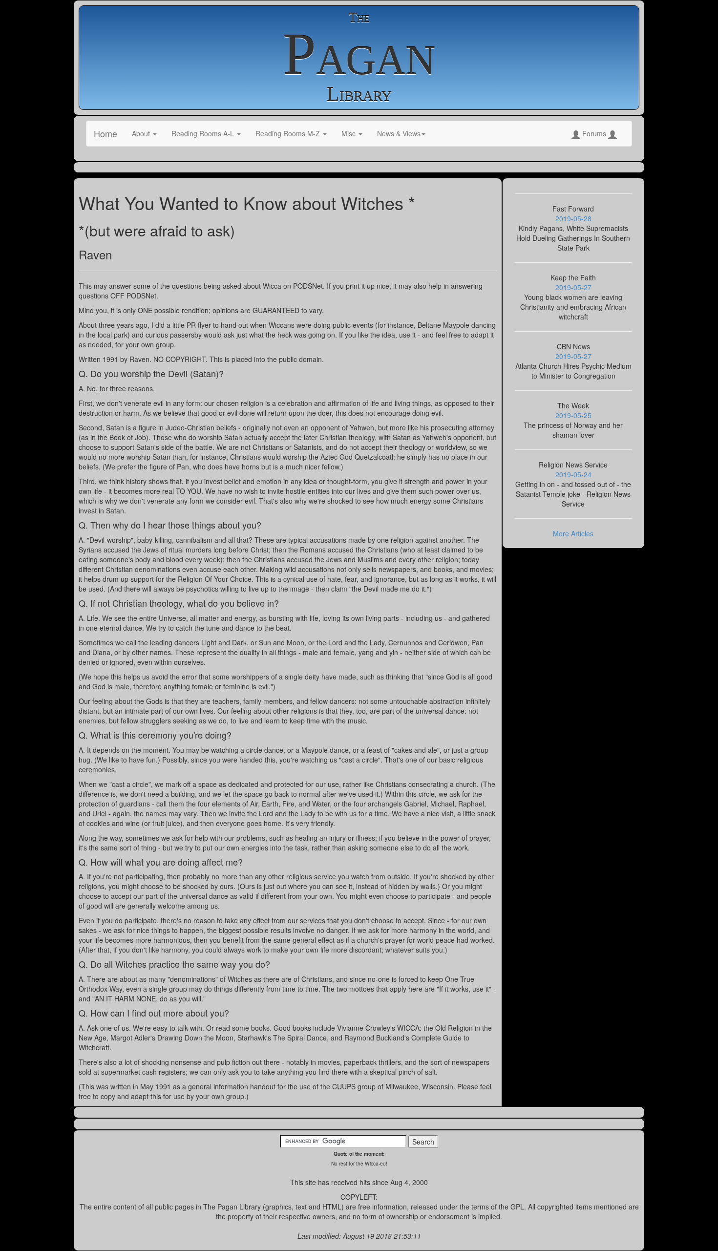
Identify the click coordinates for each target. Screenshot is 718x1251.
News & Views (399, 133)
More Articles (573, 533)
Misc (349, 133)
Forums (594, 133)
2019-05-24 (573, 474)
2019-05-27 (573, 287)
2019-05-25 (573, 415)
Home (105, 133)
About (142, 133)
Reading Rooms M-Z (288, 133)
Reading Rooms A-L (203, 133)
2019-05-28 (573, 218)
